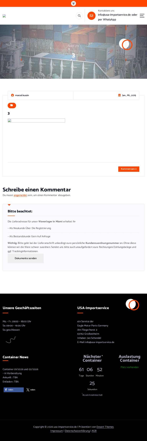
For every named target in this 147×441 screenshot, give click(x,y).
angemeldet (20, 195)
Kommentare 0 (129, 169)
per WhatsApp (107, 19)
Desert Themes (105, 427)
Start (71, 46)
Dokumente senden (26, 258)
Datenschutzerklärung (77, 431)
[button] (14, 389)
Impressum (56, 431)
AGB (94, 431)
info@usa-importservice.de (114, 14)
